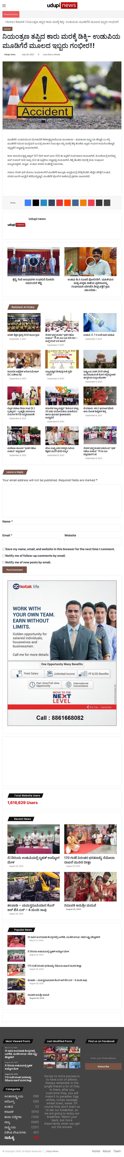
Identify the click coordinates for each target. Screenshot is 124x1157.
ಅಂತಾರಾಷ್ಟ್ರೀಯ (13, 1096)
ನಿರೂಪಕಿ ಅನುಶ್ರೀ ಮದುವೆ (80, 905)
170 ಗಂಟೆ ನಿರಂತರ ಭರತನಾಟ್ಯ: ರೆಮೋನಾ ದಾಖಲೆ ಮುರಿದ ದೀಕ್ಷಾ (89, 860)
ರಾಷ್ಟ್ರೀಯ (10, 1127)
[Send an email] (16, 54)
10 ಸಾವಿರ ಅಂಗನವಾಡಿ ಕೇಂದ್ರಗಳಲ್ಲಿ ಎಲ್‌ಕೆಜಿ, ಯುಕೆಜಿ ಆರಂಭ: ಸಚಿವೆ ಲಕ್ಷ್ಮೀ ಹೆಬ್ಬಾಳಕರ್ (64, 937)
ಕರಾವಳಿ (20, 22)
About (107, 1151)
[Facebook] (28, 203)
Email (7, 535)
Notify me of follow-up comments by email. (35, 555)
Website (70, 535)
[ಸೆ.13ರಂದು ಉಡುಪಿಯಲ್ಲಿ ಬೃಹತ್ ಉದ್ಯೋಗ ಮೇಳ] (33, 839)
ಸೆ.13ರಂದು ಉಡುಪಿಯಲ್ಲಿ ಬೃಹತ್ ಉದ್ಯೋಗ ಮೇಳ (33, 860)
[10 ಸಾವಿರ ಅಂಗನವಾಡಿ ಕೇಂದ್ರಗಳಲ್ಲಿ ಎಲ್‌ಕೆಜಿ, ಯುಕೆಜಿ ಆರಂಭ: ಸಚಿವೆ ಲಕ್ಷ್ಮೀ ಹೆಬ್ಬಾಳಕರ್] (16, 941)
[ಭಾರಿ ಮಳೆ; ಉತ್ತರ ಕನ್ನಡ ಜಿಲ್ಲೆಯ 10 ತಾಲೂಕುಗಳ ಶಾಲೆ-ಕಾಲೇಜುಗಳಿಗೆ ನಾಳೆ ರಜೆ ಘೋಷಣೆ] (74, 1065)
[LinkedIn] (44, 203)
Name (7, 521)
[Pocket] (91, 203)
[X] (36, 203)
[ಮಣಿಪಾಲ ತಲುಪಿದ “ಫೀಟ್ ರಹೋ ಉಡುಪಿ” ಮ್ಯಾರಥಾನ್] (24, 435)
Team (117, 1151)
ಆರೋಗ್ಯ (9, 1101)
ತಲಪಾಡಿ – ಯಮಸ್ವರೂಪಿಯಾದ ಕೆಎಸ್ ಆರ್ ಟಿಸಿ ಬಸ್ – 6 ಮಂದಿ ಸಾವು (30, 907)
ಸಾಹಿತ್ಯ (9, 1138)
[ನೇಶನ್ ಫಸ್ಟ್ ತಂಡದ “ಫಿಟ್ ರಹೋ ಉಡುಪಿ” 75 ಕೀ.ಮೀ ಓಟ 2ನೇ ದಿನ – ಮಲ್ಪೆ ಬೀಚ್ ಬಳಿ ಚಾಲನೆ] (61, 322)
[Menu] (4, 6)
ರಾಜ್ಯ (7, 1122)
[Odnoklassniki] (83, 203)
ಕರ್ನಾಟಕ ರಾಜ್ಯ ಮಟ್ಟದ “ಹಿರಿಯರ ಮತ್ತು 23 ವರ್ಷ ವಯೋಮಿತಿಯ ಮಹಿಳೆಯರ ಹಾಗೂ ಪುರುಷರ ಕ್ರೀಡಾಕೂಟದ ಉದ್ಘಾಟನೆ (61, 413)
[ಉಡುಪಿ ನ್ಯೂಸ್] (62, 5)
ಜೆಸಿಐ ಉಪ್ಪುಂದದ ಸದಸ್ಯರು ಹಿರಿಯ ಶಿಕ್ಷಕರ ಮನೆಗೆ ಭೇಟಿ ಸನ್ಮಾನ (59, 450)
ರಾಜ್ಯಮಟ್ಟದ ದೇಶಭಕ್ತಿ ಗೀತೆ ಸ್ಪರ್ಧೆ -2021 (58, 373)
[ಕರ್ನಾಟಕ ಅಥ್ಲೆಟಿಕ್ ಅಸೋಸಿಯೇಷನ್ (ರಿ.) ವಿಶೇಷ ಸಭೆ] (24, 359)
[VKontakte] (75, 203)
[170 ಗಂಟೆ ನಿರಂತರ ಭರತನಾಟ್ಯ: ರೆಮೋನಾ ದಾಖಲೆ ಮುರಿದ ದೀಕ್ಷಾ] (90, 839)
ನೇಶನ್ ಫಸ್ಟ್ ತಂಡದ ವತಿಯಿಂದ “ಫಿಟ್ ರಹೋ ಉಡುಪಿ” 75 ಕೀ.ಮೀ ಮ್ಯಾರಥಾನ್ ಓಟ (99, 451)
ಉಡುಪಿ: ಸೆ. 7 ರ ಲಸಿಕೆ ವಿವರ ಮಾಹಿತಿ (98, 335)
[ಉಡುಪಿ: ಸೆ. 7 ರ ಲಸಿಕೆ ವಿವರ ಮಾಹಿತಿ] (100, 322)
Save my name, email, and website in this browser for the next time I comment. (60, 549)
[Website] (30, 224)
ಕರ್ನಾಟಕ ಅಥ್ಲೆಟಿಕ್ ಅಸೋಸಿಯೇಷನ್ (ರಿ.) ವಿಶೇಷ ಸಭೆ (23, 373)
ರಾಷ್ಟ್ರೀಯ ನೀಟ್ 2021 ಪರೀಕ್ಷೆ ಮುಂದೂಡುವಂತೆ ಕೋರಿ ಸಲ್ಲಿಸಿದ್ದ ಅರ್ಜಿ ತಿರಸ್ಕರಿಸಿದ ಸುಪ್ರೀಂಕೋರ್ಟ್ (99, 374)
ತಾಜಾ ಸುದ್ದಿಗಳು (13, 1117)
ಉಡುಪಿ (8, 1106)
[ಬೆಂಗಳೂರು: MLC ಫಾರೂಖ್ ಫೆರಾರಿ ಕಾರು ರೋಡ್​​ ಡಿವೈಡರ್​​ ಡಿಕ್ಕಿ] (100, 396)
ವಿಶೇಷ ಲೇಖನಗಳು (15, 1132)
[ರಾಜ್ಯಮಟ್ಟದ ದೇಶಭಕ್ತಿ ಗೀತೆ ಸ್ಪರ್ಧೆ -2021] (61, 359)
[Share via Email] (99, 203)
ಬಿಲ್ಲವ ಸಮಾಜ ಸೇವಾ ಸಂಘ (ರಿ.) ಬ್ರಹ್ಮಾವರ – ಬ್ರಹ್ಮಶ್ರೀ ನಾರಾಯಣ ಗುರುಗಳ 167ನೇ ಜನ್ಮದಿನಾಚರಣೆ (21, 411)
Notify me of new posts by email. (28, 562)
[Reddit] (67, 203)
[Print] (107, 203)
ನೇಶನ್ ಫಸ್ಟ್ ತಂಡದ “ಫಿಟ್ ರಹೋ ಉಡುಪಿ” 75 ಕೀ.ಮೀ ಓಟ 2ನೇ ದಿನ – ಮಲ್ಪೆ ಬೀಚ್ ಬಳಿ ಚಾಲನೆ (61, 338)
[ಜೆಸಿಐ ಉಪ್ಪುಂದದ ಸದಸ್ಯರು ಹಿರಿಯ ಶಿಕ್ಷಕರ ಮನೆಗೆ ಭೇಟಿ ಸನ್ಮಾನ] (61, 435)
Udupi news (10, 54)
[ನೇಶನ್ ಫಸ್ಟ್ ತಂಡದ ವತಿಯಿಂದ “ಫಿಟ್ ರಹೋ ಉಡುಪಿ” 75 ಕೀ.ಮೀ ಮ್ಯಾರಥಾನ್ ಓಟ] (100, 435)
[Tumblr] (51, 203)
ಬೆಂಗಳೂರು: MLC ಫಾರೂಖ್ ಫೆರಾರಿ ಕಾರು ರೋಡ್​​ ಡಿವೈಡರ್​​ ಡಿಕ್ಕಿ (98, 410)
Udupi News (52, 1151)
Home (9, 22)
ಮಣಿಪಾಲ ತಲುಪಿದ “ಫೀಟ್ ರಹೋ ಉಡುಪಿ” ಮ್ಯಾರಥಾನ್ (21, 450)
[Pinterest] (59, 203)
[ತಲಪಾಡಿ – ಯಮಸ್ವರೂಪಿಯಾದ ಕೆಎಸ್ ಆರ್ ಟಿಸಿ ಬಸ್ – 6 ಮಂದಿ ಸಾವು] (33, 886)
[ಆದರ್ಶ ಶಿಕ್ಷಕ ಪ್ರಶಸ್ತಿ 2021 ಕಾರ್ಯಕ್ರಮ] (24, 322)
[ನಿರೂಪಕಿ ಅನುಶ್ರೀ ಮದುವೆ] (90, 886)
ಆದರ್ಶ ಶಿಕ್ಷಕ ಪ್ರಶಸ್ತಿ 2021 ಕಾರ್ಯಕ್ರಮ (23, 335)
